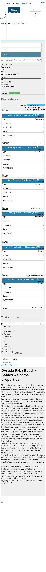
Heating (7, 346)
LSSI (8, 565)
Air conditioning (10, 331)
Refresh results (7, 352)
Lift (5, 339)
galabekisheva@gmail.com (9, 365)
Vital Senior (23, 554)
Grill (5, 341)
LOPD (8, 568)
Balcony (7, 326)
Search (4, 93)
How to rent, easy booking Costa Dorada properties (23, 543)
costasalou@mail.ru (22, 525)
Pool (5, 344)
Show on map (14, 93)
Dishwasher (8, 336)
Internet (7, 329)
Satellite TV (8, 349)
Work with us (23, 552)
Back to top (6, 559)
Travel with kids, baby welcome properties (23, 546)
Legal (8, 563)
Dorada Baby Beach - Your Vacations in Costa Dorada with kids (23, 539)
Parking (7, 334)
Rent (6, 54)
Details (5, 308)
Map (23, 549)
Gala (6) (14, 359)
